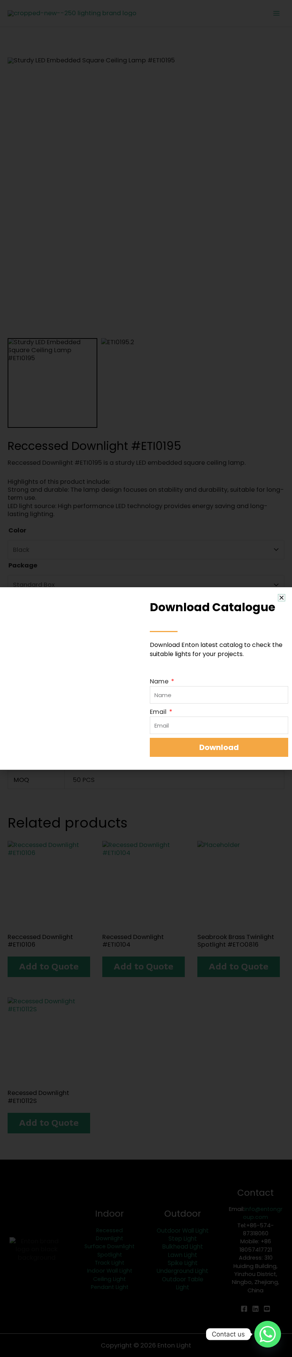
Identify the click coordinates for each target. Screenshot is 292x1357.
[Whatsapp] (267, 1334)
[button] (281, 598)
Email (159, 711)
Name (160, 681)
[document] (146, 678)
